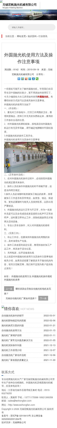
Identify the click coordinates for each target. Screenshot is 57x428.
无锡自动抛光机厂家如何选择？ (21, 298)
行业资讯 (42, 36)
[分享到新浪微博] (26, 78)
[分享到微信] (37, 78)
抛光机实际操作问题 (12, 345)
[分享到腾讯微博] (29, 78)
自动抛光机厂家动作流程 (14, 355)
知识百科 (32, 36)
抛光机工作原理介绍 (12, 350)
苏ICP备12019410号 (21, 415)
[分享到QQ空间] (22, 78)
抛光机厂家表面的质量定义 (15, 360)
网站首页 (21, 36)
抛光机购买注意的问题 (13, 325)
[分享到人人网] (33, 78)
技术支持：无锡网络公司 (14, 422)
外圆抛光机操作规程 (42, 276)
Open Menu (54, 5)
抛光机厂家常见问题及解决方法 (17, 340)
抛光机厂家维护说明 (12, 335)
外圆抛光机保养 (12, 279)
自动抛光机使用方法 (12, 330)
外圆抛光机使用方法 (21, 276)
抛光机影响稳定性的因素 (14, 320)
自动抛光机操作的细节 (13, 315)
